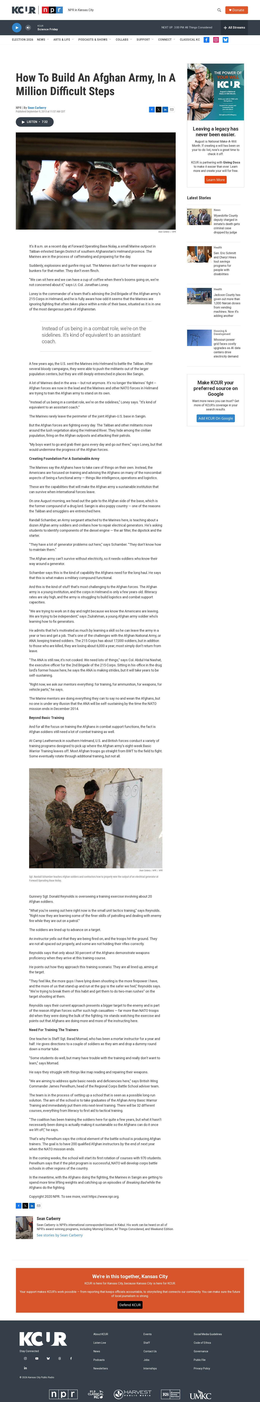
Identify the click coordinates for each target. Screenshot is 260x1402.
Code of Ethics (202, 1342)
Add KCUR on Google (216, 418)
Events (148, 1334)
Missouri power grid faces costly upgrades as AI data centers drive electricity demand (227, 348)
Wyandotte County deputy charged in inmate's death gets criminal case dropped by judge (227, 224)
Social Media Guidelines (208, 1334)
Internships (150, 1368)
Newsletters (100, 1368)
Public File (200, 1360)
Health (218, 247)
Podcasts (99, 1360)
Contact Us (150, 1351)
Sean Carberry (37, 108)
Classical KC (190, 39)
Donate (238, 10)
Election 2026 (22, 39)
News (41, 39)
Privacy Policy (202, 1368)
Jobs (146, 1360)
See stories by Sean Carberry (60, 1235)
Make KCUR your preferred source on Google (216, 388)
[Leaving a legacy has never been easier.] (215, 92)
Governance (201, 1351)
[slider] (34, 28)
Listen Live (99, 1342)
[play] (17, 28)
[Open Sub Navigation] (48, 39)
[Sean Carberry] (24, 1227)
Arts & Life (61, 39)
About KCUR (100, 1334)
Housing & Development (222, 332)
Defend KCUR (130, 1305)
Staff (147, 1342)
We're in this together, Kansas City (130, 1276)
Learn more (216, 179)
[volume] (28, 27)
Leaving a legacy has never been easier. (215, 131)
